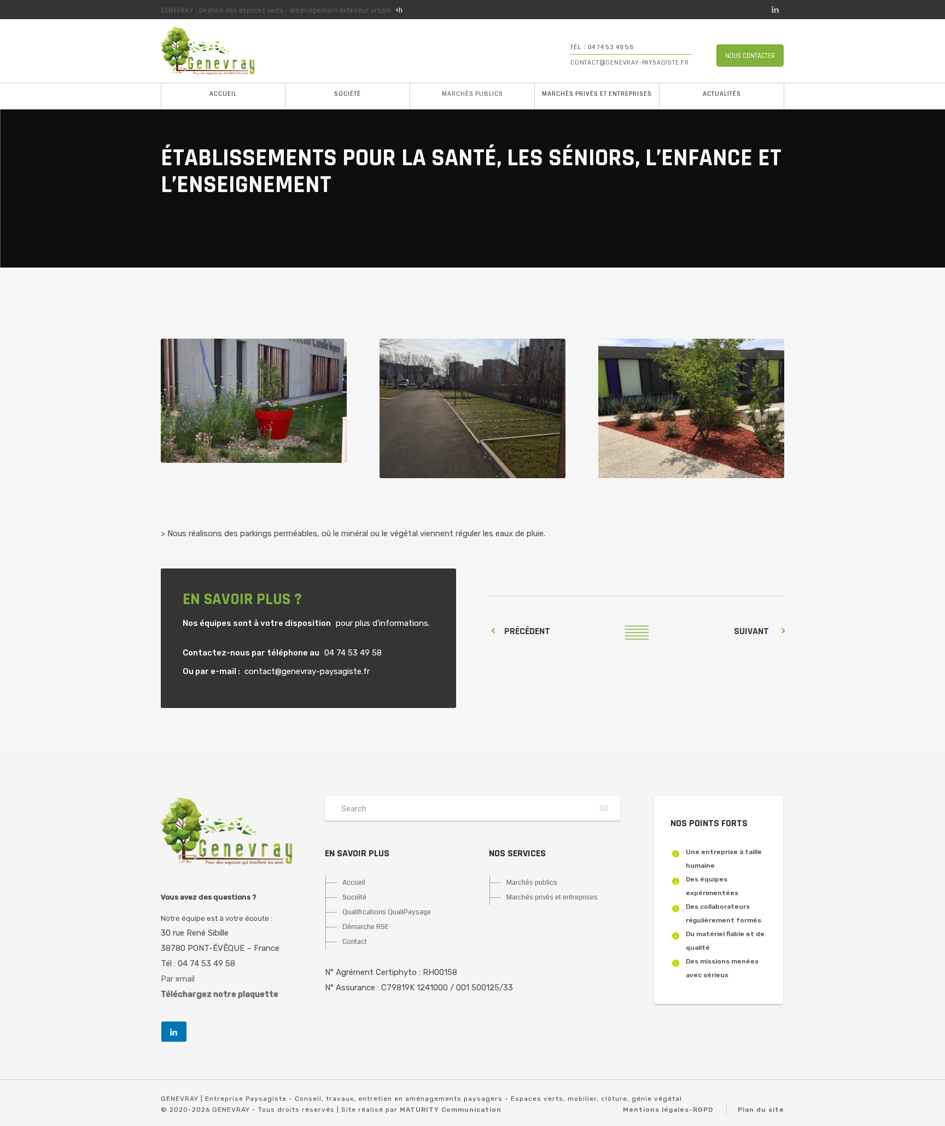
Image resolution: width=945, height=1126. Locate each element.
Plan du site (761, 1109)
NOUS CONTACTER (750, 55)
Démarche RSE (365, 927)
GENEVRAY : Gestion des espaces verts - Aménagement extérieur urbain (276, 10)
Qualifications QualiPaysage (386, 912)
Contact (354, 942)
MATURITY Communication (450, 1109)
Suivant (751, 631)
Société (347, 94)
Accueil (223, 94)
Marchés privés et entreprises (597, 94)
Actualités (722, 94)
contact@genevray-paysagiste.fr (629, 63)
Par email (178, 979)
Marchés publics (472, 94)
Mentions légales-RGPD (668, 1109)
